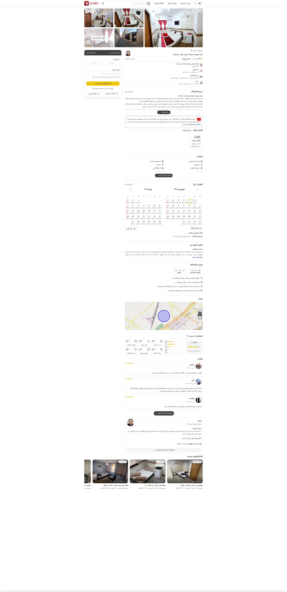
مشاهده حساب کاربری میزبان (165, 450)
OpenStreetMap (197, 329)
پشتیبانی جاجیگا (195, 124)
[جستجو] (103, 3)
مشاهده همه (165, 112)
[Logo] (86, 3)
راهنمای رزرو (93, 93)
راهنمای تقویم (195, 228)
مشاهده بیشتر (96, 38)
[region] (164, 316)
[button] (185, 3)
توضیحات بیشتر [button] (197, 257)
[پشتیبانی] (148, 3)
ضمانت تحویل (110, 93)
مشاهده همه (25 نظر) (165, 413)
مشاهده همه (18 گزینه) (165, 175)
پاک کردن (130, 229)
